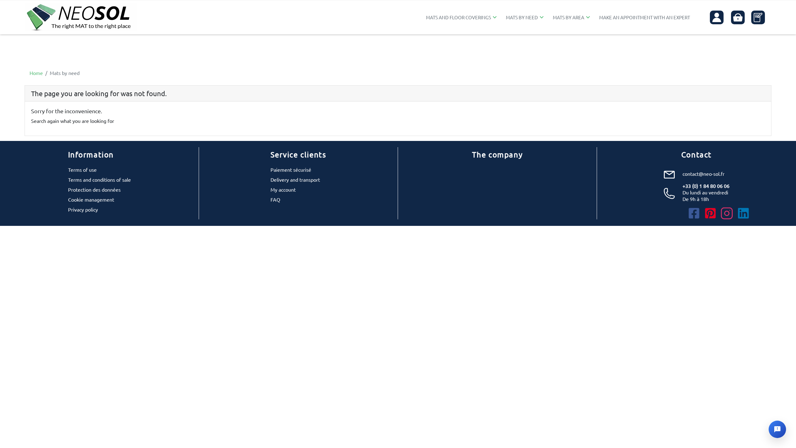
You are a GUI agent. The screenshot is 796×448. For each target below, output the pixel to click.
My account (283, 189)
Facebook (694, 213)
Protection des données (94, 189)
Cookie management (91, 199)
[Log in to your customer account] (717, 17)
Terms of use (82, 169)
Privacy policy (83, 209)
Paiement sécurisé (291, 169)
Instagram (727, 213)
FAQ (275, 199)
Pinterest (710, 213)
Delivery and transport (295, 179)
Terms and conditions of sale (99, 179)
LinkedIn (743, 213)
